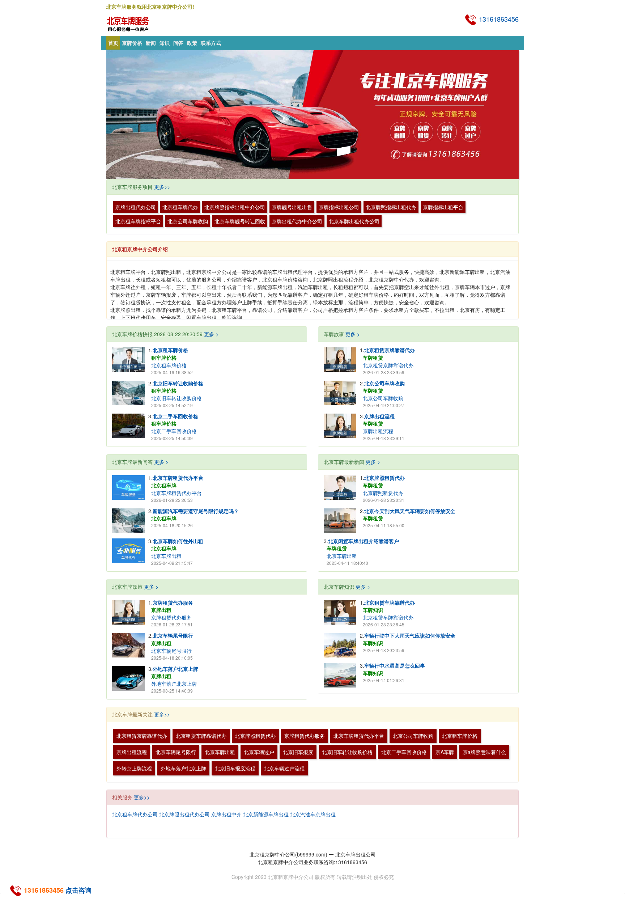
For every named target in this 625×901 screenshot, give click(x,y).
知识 (165, 42)
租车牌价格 (164, 357)
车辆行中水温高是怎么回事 (394, 665)
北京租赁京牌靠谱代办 (389, 350)
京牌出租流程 (379, 416)
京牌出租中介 (226, 814)
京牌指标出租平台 (443, 207)
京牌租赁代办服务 (173, 602)
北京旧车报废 (298, 752)
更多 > (211, 334)
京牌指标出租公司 (339, 207)
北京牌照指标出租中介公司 (234, 207)
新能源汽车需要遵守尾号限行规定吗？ (196, 511)
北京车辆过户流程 (284, 768)
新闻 (151, 42)
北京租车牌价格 (170, 350)
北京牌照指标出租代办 (391, 207)
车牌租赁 (373, 357)
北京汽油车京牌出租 (313, 814)
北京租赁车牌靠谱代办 (389, 602)
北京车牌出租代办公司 (354, 221)
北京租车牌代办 (180, 207)
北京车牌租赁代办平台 (178, 477)
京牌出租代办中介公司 (297, 221)
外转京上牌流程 (134, 768)
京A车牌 (444, 752)
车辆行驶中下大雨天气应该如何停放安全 (409, 635)
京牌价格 (132, 42)
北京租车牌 (164, 485)
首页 (113, 42)
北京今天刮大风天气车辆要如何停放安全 (409, 511)
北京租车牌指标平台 (138, 221)
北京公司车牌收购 (187, 221)
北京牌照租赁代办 (384, 477)
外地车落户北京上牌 (175, 668)
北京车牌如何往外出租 (178, 541)
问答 (178, 42)
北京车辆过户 (259, 752)
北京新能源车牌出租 (266, 814)
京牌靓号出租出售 (292, 207)
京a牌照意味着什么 (484, 752)
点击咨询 (78, 890)
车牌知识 (373, 609)
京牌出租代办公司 (135, 207)
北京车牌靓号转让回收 (239, 221)
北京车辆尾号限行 (173, 635)
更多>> (162, 186)
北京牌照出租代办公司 (184, 814)
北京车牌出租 (166, 555)
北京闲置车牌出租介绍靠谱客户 (399, 541)
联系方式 (211, 42)
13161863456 (498, 19)
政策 (192, 42)
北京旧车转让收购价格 (178, 383)
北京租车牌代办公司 (135, 814)
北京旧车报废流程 (235, 768)
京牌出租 (161, 609)
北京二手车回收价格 (175, 416)
